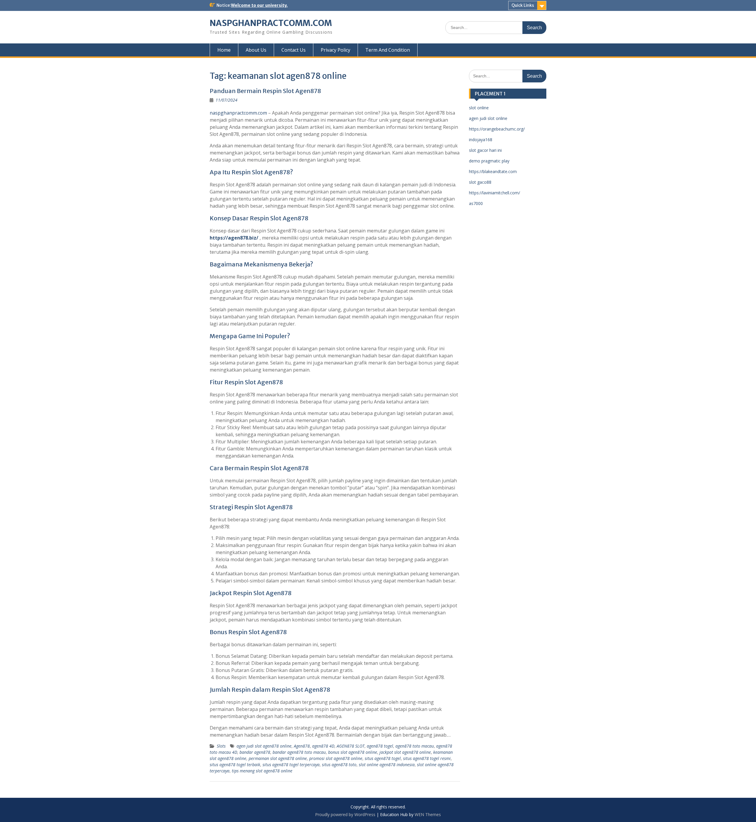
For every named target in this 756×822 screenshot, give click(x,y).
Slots (221, 746)
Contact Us (293, 50)
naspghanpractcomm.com (238, 113)
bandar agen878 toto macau (299, 752)
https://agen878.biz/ (234, 238)
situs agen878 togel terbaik (235, 764)
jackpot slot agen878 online (405, 752)
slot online (479, 107)
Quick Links (522, 5)
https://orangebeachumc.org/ (497, 129)
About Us (256, 50)
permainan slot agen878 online (278, 758)
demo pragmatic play (489, 161)
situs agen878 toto (339, 764)
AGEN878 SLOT (350, 746)
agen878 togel (380, 746)
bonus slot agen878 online (352, 752)
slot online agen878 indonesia (387, 764)
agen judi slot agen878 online (264, 746)
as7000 (476, 203)
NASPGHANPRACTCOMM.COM (271, 23)
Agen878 (302, 746)
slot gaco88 (480, 182)
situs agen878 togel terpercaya (291, 764)
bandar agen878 (254, 752)
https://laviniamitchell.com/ (494, 193)
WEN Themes (428, 814)
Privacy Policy (335, 50)
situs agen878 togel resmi (427, 758)
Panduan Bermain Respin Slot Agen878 (265, 91)
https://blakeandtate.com (493, 171)
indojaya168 (480, 139)
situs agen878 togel (383, 758)
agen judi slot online (488, 118)
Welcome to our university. (259, 5)
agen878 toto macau (414, 746)
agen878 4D (323, 746)
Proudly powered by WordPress (345, 814)
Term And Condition (387, 50)
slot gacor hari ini (485, 150)
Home (224, 50)
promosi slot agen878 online (335, 758)
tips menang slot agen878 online (262, 771)
